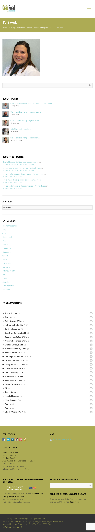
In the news (6, 263)
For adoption (7, 252)
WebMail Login (8, 522)
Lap (25, 524)
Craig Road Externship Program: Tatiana (26, 112)
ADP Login (37, 522)
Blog (4, 230)
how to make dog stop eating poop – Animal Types (21, 180)
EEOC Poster (47, 524)
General (5, 256)
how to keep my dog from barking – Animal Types (21, 168)
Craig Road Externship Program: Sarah (25, 138)
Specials (5, 282)
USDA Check (36, 524)
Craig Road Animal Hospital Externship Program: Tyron (31, 103)
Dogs (4, 241)
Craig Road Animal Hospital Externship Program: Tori (31, 28)
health (4, 260)
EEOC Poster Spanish (10, 527)
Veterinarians (7, 290)
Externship (6, 248)
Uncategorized (8, 286)
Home (4, 28)
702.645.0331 (13, 453)
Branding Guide (16, 524)
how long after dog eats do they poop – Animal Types (22, 174)
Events (5, 245)
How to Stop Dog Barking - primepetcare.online (20, 162)
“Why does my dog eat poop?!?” (12, 176)
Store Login (27, 522)
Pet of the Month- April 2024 (21, 129)
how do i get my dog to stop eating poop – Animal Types (24, 186)
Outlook (18, 522)
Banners (5, 524)
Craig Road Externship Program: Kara (25, 121)
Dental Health (7, 237)
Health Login (47, 522)
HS (21, 527)
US (29, 524)
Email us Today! (8, 458)
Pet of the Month (8, 271)
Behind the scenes (9, 226)
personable (6, 267)
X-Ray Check (58, 522)
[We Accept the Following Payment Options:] (23, 488)
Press (4, 278)
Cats (4, 233)
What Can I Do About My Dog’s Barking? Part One (18, 164)
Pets (4, 275)
